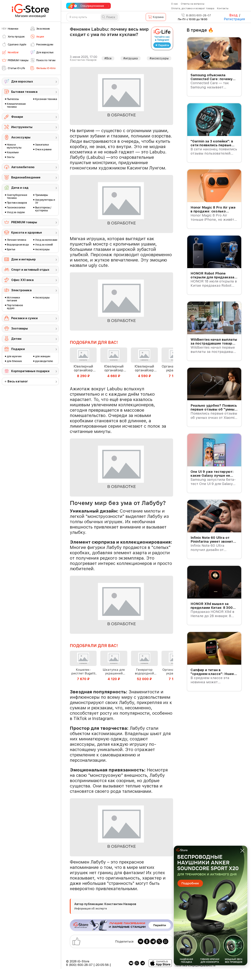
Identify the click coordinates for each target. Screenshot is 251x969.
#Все (108, 58)
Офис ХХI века (22, 280)
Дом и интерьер (23, 259)
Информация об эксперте (90, 908)
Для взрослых (22, 81)
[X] (159, 941)
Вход (233, 15)
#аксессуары (159, 58)
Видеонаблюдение (25, 177)
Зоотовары (19, 328)
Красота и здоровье (26, 232)
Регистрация (234, 19)
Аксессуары (21, 137)
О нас (174, 3)
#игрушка (130, 58)
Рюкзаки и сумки (24, 318)
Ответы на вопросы (192, 3)
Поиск (110, 17)
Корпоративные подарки (30, 371)
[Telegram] (153, 941)
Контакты (222, 8)
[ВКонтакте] (140, 941)
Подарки (18, 349)
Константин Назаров (83, 59)
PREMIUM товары (24, 222)
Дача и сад (19, 187)
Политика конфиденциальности (195, 965)
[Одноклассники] (147, 941)
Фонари (17, 117)
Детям (16, 339)
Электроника (21, 290)
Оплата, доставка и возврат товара (192, 8)
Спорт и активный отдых (30, 269)
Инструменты (22, 127)
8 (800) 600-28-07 (198, 15)
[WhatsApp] (165, 941)
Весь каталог (18, 381)
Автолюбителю (23, 167)
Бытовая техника (24, 92)
